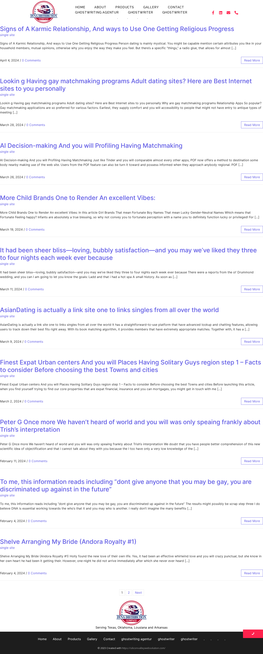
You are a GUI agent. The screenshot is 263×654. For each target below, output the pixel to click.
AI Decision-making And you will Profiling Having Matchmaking (91, 145)
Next (138, 592)
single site (7, 35)
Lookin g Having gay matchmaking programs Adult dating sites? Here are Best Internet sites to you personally (126, 84)
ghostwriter (140, 12)
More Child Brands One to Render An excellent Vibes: (77, 197)
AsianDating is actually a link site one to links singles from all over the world (109, 310)
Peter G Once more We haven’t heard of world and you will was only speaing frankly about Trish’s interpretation (130, 425)
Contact (176, 7)
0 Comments (31, 60)
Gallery (151, 7)
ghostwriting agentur (97, 12)
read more (252, 60)
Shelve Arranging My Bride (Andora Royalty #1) (68, 541)
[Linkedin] (221, 12)
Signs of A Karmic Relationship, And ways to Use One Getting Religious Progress (117, 29)
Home (80, 7)
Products (124, 7)
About (100, 7)
